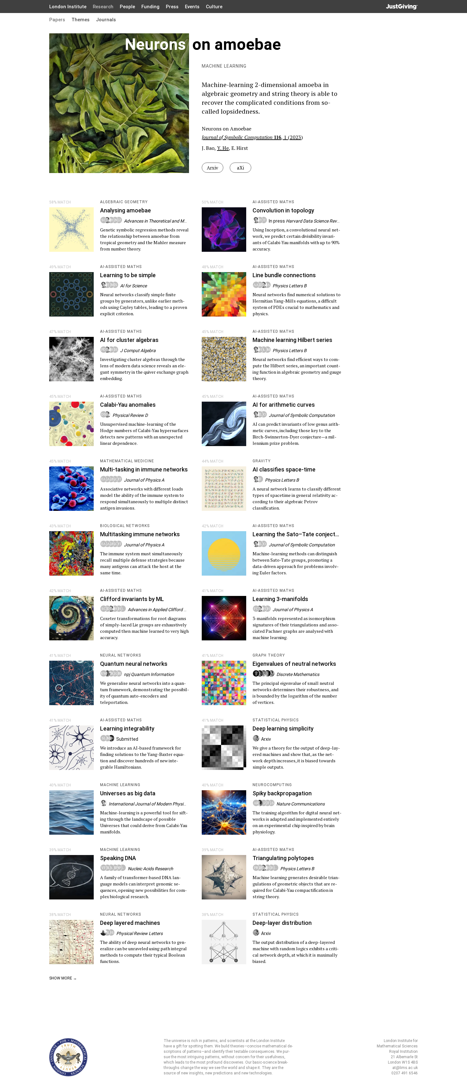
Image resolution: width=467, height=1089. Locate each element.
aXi (240, 167)
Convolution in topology (283, 210)
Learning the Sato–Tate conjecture (298, 534)
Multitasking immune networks (140, 534)
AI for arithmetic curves (284, 404)
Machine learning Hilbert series (292, 340)
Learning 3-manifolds (280, 599)
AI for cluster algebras (129, 340)
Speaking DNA (118, 858)
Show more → (63, 978)
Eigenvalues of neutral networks (294, 663)
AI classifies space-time (284, 469)
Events (192, 7)
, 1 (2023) (252, 137)
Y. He (223, 147)
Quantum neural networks (133, 663)
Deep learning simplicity (283, 728)
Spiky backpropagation (282, 793)
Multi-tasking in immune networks (144, 469)
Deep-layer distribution (282, 922)
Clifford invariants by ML (132, 599)
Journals (106, 20)
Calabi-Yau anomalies (128, 404)
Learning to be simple (128, 275)
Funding (150, 7)
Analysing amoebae (125, 210)
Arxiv (212, 167)
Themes (80, 20)
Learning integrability (127, 728)
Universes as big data (127, 793)
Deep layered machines (130, 922)
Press (172, 7)
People (127, 7)
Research (103, 7)
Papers (57, 20)
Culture (214, 7)
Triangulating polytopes (283, 858)
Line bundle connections (284, 275)
